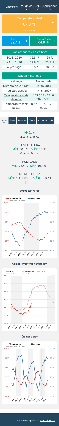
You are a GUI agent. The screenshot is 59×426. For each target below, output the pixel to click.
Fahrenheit (50, 6)
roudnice (26, 6)
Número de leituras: (16, 86)
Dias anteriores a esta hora (29, 52)
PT (37, 6)
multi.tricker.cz (47, 420)
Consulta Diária (45, 120)
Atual (4, 120)
